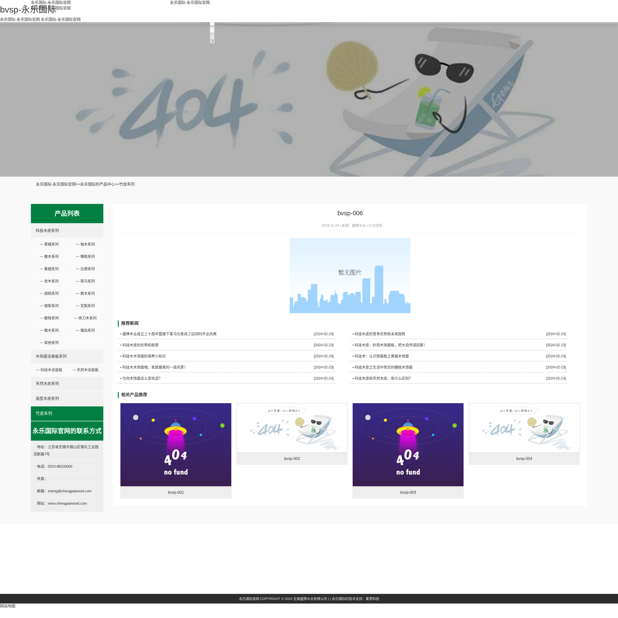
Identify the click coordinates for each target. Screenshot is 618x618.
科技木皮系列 (47, 231)
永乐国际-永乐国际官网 (51, 2)
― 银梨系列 (49, 306)
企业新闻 (378, 578)
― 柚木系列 (85, 244)
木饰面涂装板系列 (51, 356)
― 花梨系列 (85, 306)
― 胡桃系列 (49, 293)
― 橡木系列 (49, 256)
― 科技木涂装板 (49, 370)
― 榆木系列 (49, 330)
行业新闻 (378, 585)
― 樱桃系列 (85, 256)
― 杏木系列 (49, 281)
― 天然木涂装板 (85, 370)
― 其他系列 (49, 342)
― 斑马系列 (85, 281)
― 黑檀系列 (49, 244)
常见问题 (378, 592)
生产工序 (210, 585)
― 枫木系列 (85, 293)
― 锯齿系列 (85, 330)
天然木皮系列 (47, 384)
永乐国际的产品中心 (97, 184)
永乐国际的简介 (215, 578)
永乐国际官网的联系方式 (474, 578)
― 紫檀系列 (49, 269)
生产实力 (210, 592)
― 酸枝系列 (49, 318)
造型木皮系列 (47, 398)
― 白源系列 (85, 269)
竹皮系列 (127, 184)
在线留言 (462, 585)
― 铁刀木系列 (85, 318)
